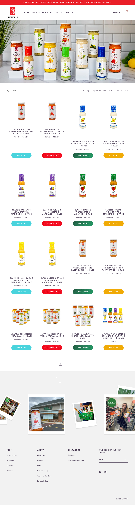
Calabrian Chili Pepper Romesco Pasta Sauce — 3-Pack (21, 131)
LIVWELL (125, 499)
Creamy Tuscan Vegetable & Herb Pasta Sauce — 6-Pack (113, 268)
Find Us (40, 460)
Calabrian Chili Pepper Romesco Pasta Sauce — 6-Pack (52, 131)
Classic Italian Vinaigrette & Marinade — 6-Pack (113, 212)
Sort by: (86, 90)
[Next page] (75, 364)
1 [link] (60, 363)
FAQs (39, 465)
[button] (36, 12)
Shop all (10, 465)
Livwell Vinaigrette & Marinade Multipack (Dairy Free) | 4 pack (113, 336)
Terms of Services (44, 476)
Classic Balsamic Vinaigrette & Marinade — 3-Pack (21, 212)
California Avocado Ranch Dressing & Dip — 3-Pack (83, 144)
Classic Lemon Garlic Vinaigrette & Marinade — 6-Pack (52, 280)
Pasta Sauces (12, 455)
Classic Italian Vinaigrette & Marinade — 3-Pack (83, 212)
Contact (71, 455)
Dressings (11, 460)
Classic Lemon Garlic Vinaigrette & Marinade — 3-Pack (21, 280)
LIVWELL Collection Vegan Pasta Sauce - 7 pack (83, 336)
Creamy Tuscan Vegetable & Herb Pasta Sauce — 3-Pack (83, 268)
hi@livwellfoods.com (76, 460)
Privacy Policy (42, 481)
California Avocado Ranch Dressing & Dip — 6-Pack (113, 144)
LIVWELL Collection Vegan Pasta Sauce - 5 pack (52, 336)
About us (41, 455)
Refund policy (42, 471)
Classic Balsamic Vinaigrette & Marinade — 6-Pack (52, 212)
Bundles (10, 471)
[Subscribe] (125, 460)
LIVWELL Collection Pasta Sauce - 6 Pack (21, 335)
